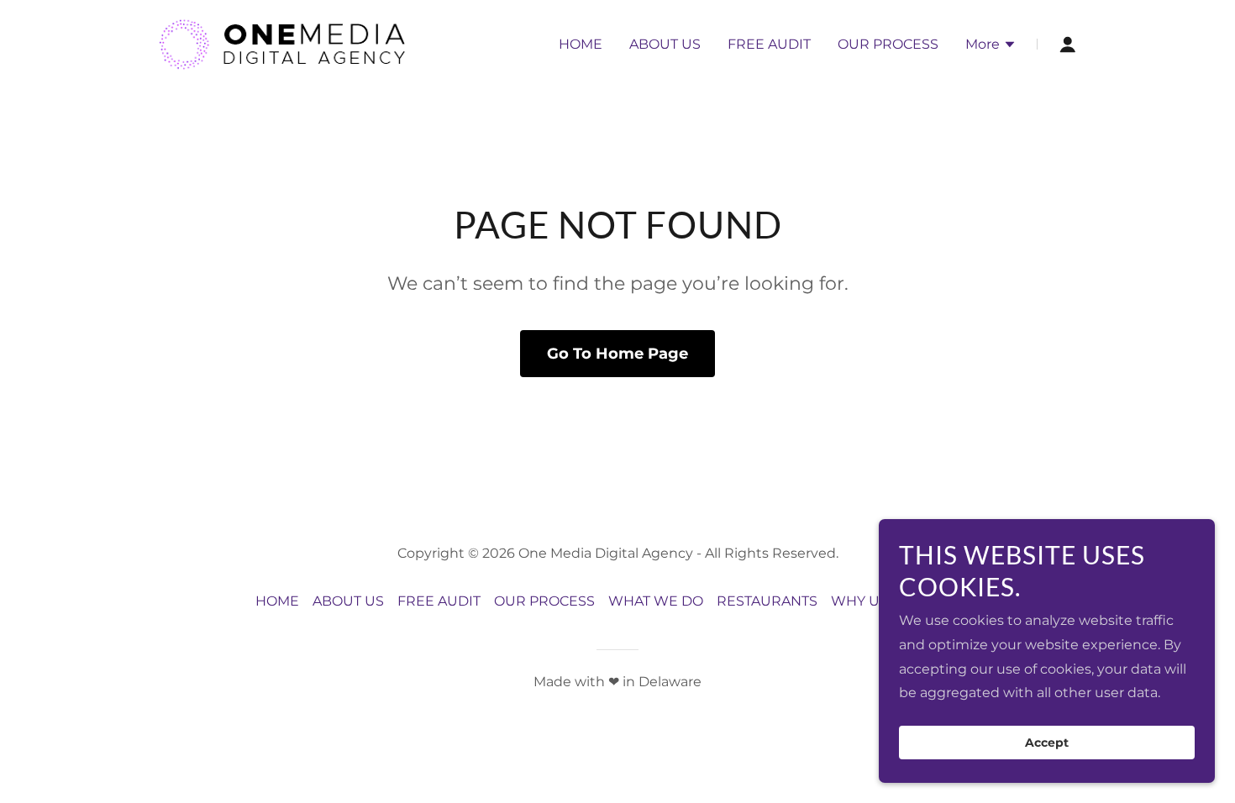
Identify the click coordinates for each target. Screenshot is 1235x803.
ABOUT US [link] (665, 44)
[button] (991, 46)
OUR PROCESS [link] (888, 44)
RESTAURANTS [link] (767, 601)
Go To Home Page (617, 353)
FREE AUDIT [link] (769, 44)
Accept (1047, 742)
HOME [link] (580, 44)
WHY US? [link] (863, 601)
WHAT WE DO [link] (655, 601)
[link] (281, 43)
